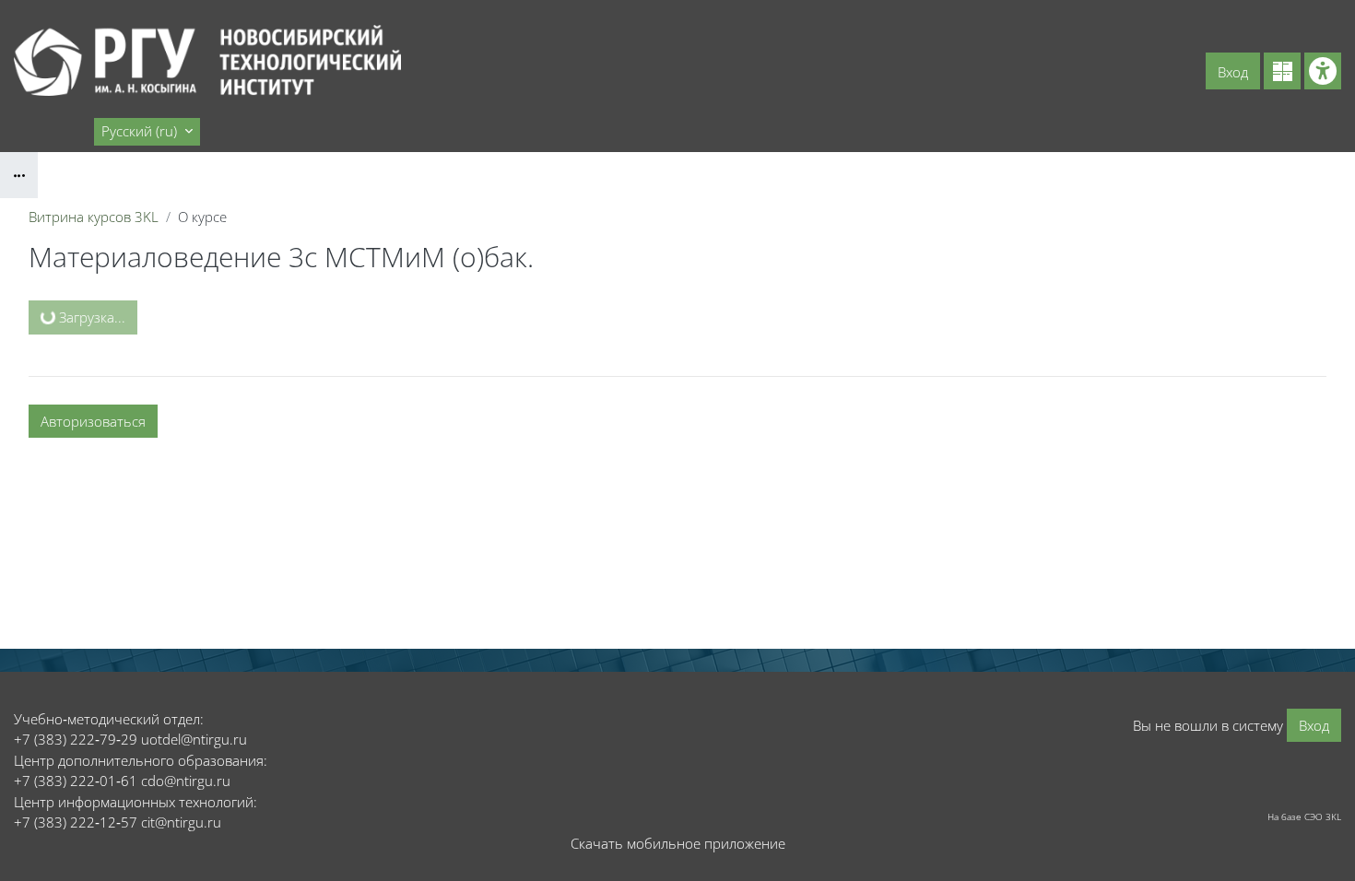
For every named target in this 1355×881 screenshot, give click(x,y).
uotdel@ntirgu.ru (194, 739)
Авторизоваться (93, 421)
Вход (1233, 72)
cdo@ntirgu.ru (185, 780)
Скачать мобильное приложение (678, 843)
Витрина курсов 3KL (94, 216)
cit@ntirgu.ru (181, 822)
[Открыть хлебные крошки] (19, 175)
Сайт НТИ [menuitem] (52, 131)
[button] (147, 132)
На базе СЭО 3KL (1304, 816)
